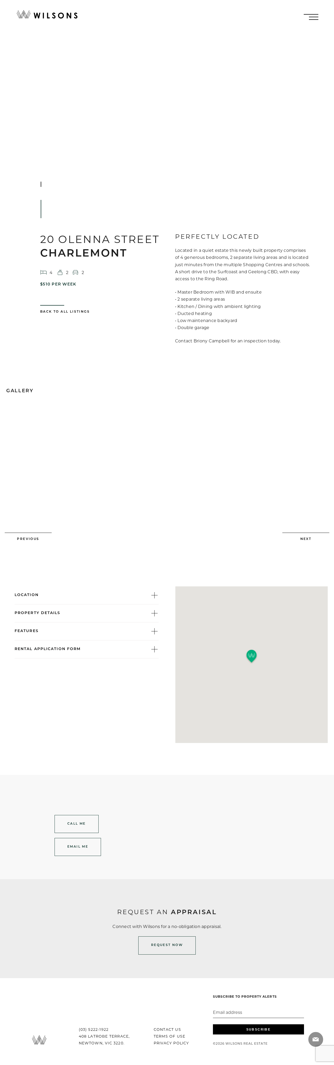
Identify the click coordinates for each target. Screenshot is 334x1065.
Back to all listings (65, 311)
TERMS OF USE (169, 1036)
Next (306, 539)
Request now (167, 945)
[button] (251, 656)
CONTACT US (167, 1029)
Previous (28, 539)
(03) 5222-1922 (94, 1029)
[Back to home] (47, 14)
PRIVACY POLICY (171, 1043)
